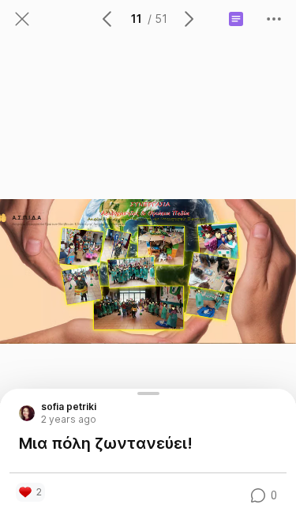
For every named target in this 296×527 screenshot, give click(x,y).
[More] (274, 19)
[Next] (188, 19)
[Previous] (108, 19)
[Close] (22, 19)
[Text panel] (236, 19)
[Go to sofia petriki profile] (27, 413)
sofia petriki (68, 406)
